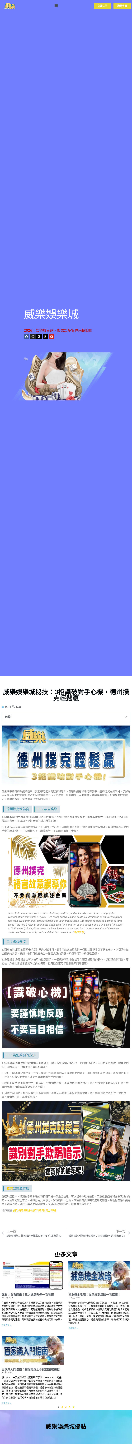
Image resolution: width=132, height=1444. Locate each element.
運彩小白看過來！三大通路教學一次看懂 (28, 1294)
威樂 (9, 1188)
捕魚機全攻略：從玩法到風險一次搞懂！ (94, 1294)
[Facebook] (26, 336)
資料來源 (78, 932)
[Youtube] (51, 336)
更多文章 (66, 1254)
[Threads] (39, 336)
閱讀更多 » (6, 1325)
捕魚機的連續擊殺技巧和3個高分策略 (34, 1210)
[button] (56, 6)
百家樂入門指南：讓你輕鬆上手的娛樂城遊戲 (31, 1369)
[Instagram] (33, 336)
